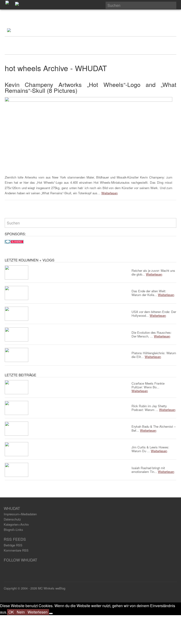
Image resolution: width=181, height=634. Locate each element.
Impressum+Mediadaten (20, 514)
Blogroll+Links (13, 529)
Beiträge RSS (13, 545)
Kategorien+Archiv (16, 524)
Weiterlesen (109, 193)
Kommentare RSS (16, 550)
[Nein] (51, 613)
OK (11, 612)
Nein (21, 612)
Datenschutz (12, 519)
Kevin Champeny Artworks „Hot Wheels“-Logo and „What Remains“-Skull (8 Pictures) (90, 87)
